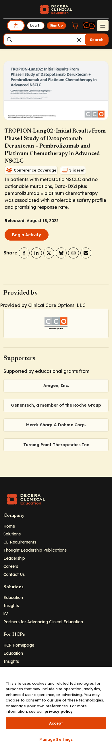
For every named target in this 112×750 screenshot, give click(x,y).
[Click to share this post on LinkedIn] (36, 252)
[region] (56, 708)
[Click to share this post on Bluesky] (61, 252)
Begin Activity (26, 234)
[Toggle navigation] (103, 25)
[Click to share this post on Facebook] (24, 252)
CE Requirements (19, 541)
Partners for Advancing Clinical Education (43, 621)
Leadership (14, 558)
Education (13, 597)
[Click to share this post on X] (48, 252)
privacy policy (59, 711)
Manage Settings (56, 739)
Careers (10, 566)
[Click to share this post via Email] (85, 252)
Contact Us (14, 574)
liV (5, 613)
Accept (56, 723)
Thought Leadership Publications (35, 550)
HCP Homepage (18, 645)
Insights (11, 605)
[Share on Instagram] (73, 252)
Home (9, 526)
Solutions (12, 533)
